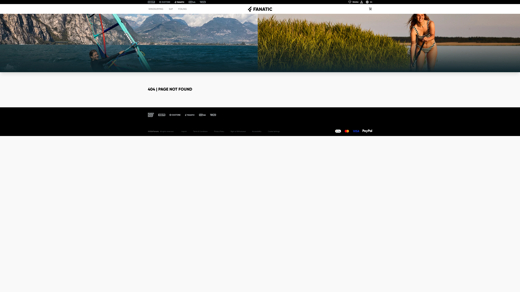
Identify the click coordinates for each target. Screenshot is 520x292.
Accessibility (256, 131)
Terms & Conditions (200, 131)
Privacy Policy (219, 131)
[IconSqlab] (192, 2)
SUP (171, 9)
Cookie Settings (274, 131)
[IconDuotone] (164, 2)
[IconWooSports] (203, 2)
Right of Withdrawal (238, 131)
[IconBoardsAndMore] (151, 115)
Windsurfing (155, 9)
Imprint (184, 131)
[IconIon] (151, 2)
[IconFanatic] (179, 2)
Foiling (182, 9)
